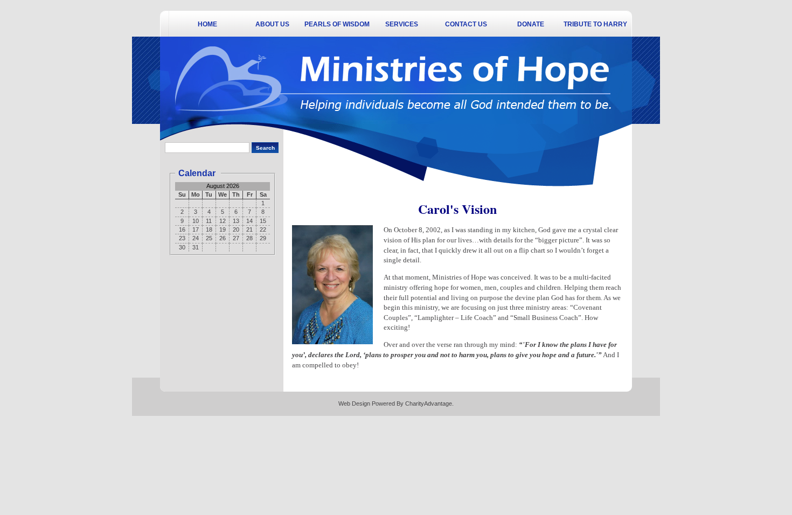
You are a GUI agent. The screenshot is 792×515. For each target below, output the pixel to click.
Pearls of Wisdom (337, 24)
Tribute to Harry (595, 24)
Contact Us (466, 24)
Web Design (354, 403)
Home (207, 24)
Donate (530, 24)
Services (401, 24)
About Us (272, 24)
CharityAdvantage (428, 403)
